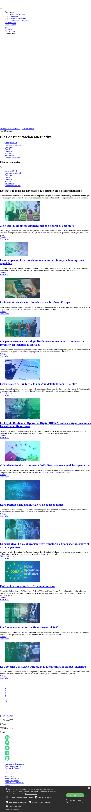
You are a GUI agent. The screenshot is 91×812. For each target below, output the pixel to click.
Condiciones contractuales (14, 783)
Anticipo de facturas (17, 14)
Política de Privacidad (13, 779)
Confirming (13, 16)
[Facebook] (7, 744)
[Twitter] (7, 750)
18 (6, 701)
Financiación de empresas (19, 21)
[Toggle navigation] (1, 8)
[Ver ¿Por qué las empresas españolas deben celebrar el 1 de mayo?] (22, 221)
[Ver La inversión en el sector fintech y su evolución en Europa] (22, 297)
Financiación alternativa (14, 145)
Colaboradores (10, 23)
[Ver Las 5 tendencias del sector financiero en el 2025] (22, 622)
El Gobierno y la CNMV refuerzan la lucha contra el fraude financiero (43, 666)
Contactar (8, 29)
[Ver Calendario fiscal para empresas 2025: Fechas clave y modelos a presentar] (22, 460)
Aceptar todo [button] (75, 795)
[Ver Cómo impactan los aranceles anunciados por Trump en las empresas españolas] (16, 255)
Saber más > (4, 239)
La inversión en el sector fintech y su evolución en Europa (35, 302)
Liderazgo (8, 151)
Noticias (8, 153)
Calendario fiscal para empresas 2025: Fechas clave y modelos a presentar (45, 465)
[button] (7, 797)
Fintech (7, 149)
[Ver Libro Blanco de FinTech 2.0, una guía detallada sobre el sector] (22, 379)
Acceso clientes (10, 31)
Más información (31, 794)
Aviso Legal (9, 776)
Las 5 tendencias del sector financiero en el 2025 (29, 627)
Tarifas (7, 785)
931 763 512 (8, 716)
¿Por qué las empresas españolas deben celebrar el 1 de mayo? (38, 225)
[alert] (45, 799)
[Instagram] (7, 755)
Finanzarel (9, 147)
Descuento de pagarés (17, 18)
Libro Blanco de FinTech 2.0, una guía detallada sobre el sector (38, 383)
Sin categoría (9, 155)
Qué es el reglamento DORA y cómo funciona (27, 586)
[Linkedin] (7, 739)
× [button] (89, 788)
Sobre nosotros (10, 25)
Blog (6, 27)
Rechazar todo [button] (75, 801)
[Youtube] (7, 760)
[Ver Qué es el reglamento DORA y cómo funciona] (22, 581)
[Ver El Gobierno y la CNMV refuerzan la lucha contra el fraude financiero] (22, 662)
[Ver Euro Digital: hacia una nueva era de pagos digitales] (22, 500)
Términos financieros (12, 158)
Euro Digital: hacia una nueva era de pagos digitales (31, 504)
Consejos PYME (11, 143)
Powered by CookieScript (13, 809)
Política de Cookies (12, 781)
